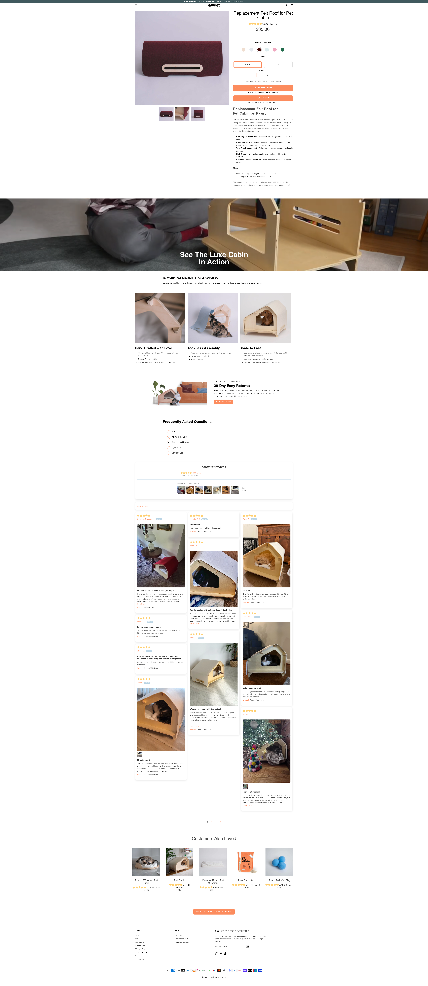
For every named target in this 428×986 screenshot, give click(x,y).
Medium (247, 65)
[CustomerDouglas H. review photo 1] (161, 556)
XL (278, 64)
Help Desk (178, 935)
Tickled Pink (275, 49)
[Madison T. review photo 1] (267, 751)
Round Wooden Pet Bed (146, 882)
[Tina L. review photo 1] (161, 719)
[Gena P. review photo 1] (267, 556)
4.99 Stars (197, 473)
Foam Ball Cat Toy (279, 880)
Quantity (263, 70)
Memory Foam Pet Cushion (213, 882)
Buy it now (263, 98)
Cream (243, 49)
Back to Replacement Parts (215, 911)
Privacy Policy (140, 949)
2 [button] (211, 822)
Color (263, 42)
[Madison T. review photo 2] (245, 786)
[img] (143, 516)
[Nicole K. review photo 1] (214, 579)
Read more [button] (141, 604)
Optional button (223, 401)
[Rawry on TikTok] (225, 953)
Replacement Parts (181, 938)
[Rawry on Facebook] (221, 953)
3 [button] (214, 822)
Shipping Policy (140, 945)
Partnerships (139, 959)
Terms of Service (141, 952)
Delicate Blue (267, 49)
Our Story (138, 935)
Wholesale (138, 956)
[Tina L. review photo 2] (140, 754)
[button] (255, 24)
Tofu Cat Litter (246, 880)
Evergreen (282, 49)
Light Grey (251, 49)
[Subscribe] (247, 946)
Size (263, 57)
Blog (136, 938)
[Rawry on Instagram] (216, 953)
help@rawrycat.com (182, 942)
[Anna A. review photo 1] (214, 674)
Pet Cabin (179, 880)
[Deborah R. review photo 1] (267, 653)
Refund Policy (140, 942)
